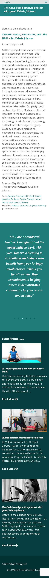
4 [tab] (26, 318)
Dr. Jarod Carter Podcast (22, 199)
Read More (8, 399)
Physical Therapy (38, 205)
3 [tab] (22, 318)
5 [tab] (30, 318)
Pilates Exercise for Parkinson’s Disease (22, 437)
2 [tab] (18, 318)
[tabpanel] (24, 266)
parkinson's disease (18, 202)
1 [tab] (14, 318)
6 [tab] (34, 318)
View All (21, 339)
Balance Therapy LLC (18, 196)
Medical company (20, 205)
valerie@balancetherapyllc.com (34, 570)
